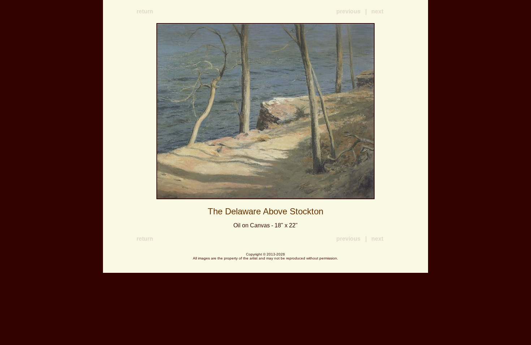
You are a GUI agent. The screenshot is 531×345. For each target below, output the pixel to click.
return (145, 11)
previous (348, 11)
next (377, 11)
